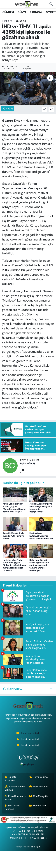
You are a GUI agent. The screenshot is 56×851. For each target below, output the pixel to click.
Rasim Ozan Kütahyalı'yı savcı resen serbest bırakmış (41, 536)
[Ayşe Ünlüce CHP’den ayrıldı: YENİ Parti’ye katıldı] (15, 524)
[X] (25, 757)
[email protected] (30, 733)
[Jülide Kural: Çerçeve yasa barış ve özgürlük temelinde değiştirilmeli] (41, 494)
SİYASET (51, 12)
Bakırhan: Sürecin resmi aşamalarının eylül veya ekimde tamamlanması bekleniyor (39, 565)
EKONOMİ (36, 12)
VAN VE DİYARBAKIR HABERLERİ (27, 834)
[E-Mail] (22, 470)
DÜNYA (22, 12)
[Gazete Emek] (26, 4)
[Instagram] (30, 757)
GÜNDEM (8, 12)
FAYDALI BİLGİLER (38, 838)
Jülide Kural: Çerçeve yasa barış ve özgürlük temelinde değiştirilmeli (41, 507)
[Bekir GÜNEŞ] (10, 465)
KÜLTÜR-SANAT (35, 831)
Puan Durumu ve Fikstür (15, 798)
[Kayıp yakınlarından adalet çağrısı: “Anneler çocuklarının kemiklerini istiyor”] (15, 494)
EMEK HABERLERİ (18, 838)
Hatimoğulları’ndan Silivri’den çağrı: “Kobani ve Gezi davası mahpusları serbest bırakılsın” (14, 565)
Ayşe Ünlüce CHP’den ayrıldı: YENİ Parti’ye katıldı (14, 536)
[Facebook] (19, 757)
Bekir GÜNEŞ (27, 463)
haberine (20, 188)
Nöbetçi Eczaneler (11, 778)
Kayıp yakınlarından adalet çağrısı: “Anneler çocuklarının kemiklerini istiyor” (14, 507)
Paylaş (9, 108)
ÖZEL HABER (18, 831)
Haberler (7, 21)
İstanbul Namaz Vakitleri (15, 788)
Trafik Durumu (40, 786)
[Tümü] (51, 688)
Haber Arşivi (39, 805)
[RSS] (36, 757)
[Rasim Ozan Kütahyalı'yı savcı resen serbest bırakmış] (41, 524)
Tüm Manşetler (41, 796)
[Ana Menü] (3, 4)
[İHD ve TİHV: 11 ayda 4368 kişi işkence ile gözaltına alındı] (28, 88)
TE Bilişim (35, 846)
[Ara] (51, 4)
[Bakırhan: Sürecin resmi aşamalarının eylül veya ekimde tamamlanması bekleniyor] (41, 550)
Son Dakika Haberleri (12, 807)
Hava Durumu (41, 776)
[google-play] (28, 765)
